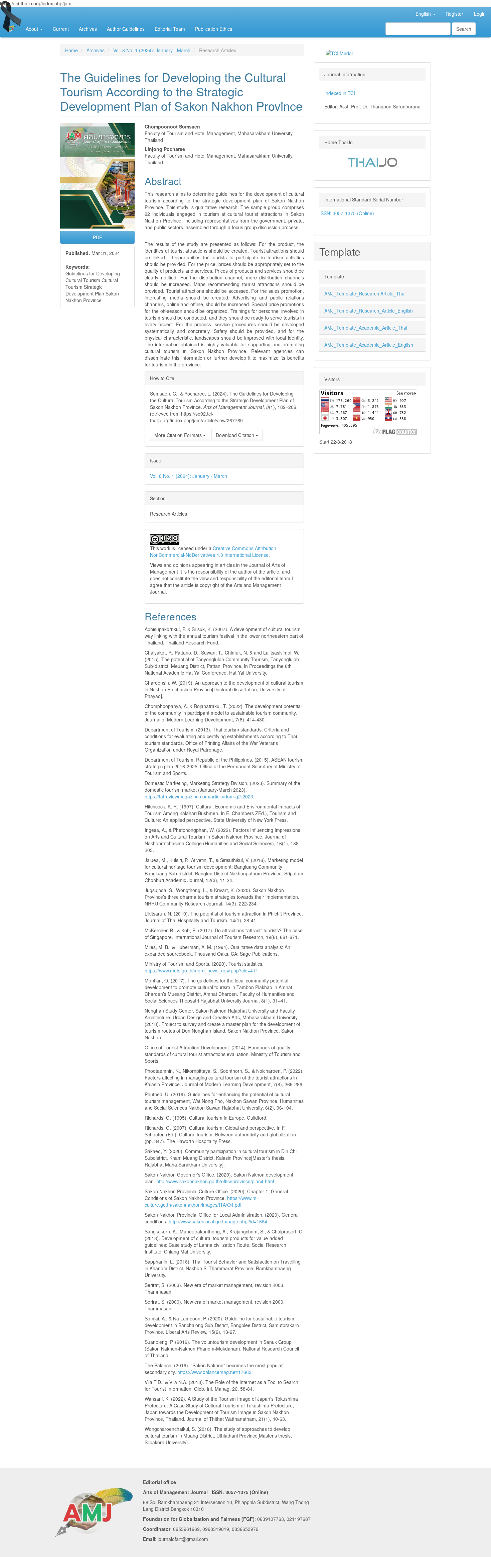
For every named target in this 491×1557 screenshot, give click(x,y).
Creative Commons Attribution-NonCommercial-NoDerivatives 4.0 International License (214, 551)
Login (480, 13)
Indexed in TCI (339, 93)
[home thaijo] (372, 161)
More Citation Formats (178, 435)
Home (71, 50)
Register (454, 13)
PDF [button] (97, 237)
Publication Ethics (213, 28)
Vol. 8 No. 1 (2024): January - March (151, 50)
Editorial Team (170, 28)
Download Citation (236, 435)
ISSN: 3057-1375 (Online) (346, 213)
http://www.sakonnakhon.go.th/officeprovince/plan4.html (215, 1181)
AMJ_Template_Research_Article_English (368, 310)
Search (463, 28)
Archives (88, 28)
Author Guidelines (126, 28)
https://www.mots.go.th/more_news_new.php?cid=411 (201, 970)
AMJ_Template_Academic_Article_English (368, 344)
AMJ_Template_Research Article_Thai (364, 293)
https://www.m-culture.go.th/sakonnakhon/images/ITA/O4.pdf (201, 1201)
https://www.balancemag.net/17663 (214, 1372)
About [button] (32, 28)
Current (61, 28)
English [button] (424, 13)
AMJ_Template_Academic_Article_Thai (365, 327)
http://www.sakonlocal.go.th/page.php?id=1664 (218, 1221)
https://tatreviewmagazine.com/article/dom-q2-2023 (199, 796)
